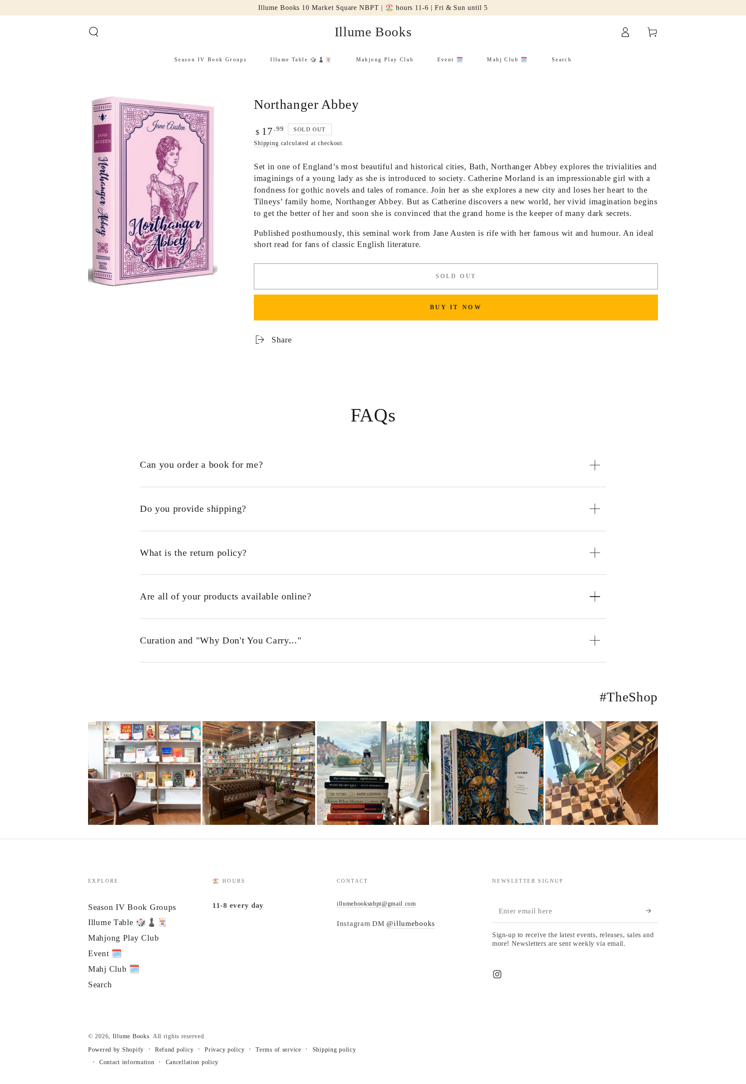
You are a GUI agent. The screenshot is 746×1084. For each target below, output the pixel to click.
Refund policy (174, 1049)
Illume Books (131, 1036)
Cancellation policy (192, 1062)
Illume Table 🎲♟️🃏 (128, 922)
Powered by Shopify (116, 1049)
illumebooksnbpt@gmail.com (376, 903)
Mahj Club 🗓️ (114, 968)
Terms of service (278, 1049)
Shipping (266, 142)
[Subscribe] (652, 911)
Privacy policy (224, 1049)
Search (100, 984)
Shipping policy (334, 1049)
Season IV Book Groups (132, 907)
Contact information (127, 1062)
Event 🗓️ (105, 953)
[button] (93, 32)
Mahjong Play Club (123, 937)
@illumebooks (410, 923)
